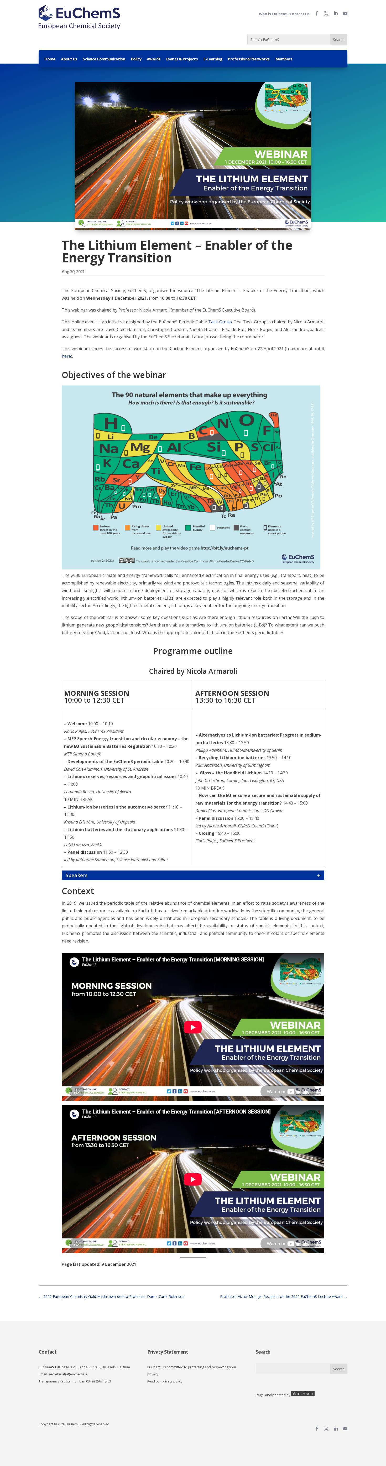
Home (49, 59)
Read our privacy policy (164, 1381)
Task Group (220, 322)
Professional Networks (248, 59)
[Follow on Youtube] (343, 13)
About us (69, 59)
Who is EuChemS (274, 13)
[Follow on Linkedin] (334, 13)
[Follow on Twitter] (324, 13)
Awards (153, 59)
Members (284, 59)
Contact (47, 1352)
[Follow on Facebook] (315, 13)
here (66, 356)
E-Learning (213, 59)
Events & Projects (182, 59)
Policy (136, 59)
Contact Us (300, 13)
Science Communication (104, 59)
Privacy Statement (167, 1352)
